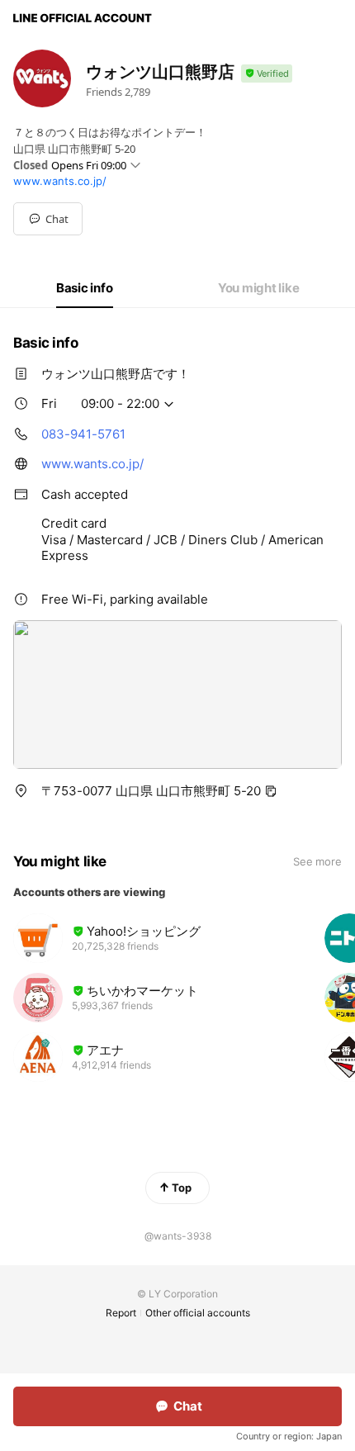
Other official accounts (197, 1312)
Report (121, 1312)
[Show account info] (266, 73)
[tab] (84, 288)
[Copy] (271, 791)
